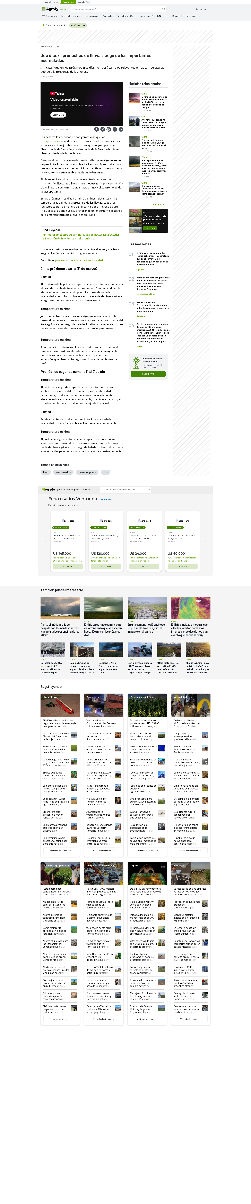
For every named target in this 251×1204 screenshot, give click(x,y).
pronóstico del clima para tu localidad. (79, 260)
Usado (55, 532)
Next (206, 541)
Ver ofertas (106, 499)
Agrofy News (46, 47)
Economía (144, 16)
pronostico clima (63, 472)
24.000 (140, 554)
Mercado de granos (71, 16)
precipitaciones (50, 141)
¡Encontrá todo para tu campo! (74, 489)
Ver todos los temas (58, 850)
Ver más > (158, 204)
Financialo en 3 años (101, 561)
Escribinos (150, 228)
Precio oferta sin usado (64, 558)
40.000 (179, 554)
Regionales (178, 16)
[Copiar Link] (121, 129)
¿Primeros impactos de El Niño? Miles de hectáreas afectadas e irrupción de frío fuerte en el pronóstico (81, 236)
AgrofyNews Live (161, 16)
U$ (55, 554)
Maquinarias (193, 16)
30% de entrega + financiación (67, 561)
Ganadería (122, 16)
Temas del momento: (56, 25)
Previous (44, 541)
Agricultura (108, 16)
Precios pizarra (92, 16)
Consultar (68, 566)
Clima (133, 16)
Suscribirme (148, 374)
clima (105, 472)
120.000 (103, 554)
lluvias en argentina (87, 472)
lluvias (46, 472)
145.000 (65, 554)
